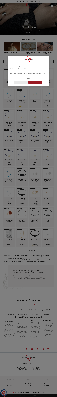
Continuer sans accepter (28, 64)
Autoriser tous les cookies (35, 82)
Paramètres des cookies (21, 82)
